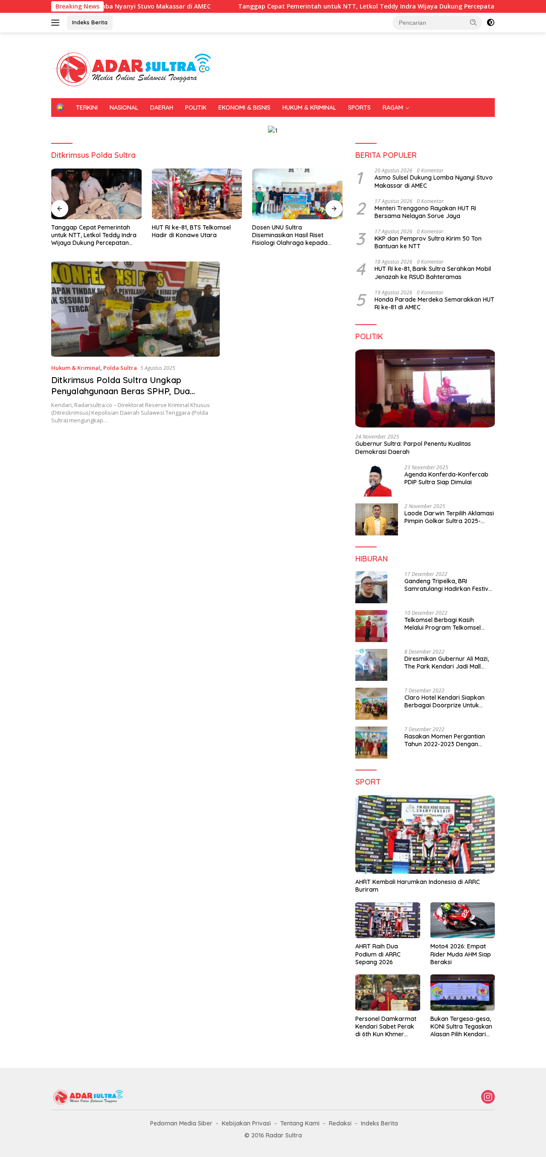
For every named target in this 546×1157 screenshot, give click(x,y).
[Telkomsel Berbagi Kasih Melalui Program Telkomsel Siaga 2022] (371, 626)
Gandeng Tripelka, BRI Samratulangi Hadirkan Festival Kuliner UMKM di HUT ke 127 (449, 585)
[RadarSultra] (136, 69)
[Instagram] (488, 1097)
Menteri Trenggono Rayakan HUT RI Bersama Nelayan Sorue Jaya (425, 212)
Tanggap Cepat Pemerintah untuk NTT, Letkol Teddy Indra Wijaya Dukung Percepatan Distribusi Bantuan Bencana (93, 235)
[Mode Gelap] (490, 22)
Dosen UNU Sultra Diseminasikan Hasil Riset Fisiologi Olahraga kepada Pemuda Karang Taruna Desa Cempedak (294, 235)
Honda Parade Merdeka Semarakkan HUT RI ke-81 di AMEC (434, 303)
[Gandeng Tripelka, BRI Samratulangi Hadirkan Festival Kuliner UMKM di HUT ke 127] (371, 587)
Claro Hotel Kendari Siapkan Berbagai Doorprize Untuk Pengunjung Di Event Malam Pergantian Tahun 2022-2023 (445, 701)
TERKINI (87, 107)
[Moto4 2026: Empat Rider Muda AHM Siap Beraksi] (462, 920)
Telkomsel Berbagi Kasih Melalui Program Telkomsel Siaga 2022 (442, 623)
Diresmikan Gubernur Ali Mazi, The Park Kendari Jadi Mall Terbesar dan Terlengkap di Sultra (446, 662)
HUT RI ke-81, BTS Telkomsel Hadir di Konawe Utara (191, 231)
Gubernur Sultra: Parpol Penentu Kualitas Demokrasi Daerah (413, 447)
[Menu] (57, 22)
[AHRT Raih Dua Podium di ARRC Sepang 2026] (387, 920)
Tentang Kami (299, 1123)
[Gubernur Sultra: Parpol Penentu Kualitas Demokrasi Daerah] (425, 388)
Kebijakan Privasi (246, 1123)
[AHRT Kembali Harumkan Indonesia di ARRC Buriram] (425, 834)
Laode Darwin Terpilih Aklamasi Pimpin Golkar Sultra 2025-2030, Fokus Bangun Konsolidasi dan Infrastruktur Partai (449, 517)
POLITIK (195, 107)
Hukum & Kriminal (75, 368)
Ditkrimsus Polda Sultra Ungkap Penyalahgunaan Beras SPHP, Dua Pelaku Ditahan (120, 391)
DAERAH (161, 107)
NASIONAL (124, 107)
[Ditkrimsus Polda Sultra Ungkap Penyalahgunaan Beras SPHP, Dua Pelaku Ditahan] (135, 309)
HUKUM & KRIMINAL (309, 107)
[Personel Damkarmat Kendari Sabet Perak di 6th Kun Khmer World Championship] (387, 992)
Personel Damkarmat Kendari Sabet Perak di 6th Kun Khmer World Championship (385, 1026)
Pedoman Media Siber (181, 1123)
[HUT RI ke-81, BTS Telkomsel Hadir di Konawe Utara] (197, 194)
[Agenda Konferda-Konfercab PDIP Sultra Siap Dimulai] (376, 481)
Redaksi (340, 1123)
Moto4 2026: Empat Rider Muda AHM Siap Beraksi (460, 953)
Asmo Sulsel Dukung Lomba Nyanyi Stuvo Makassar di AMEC (434, 181)
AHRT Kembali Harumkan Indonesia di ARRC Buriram (417, 885)
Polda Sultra (120, 368)
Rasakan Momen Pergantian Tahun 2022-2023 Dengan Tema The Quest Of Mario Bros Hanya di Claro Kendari (448, 740)
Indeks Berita (89, 22)
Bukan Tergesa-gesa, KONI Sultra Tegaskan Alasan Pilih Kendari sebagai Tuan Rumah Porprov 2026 (461, 1026)
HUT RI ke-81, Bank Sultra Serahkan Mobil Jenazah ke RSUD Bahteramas (433, 272)
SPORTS (359, 107)
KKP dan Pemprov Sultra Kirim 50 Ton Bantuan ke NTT (428, 242)
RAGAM (393, 107)
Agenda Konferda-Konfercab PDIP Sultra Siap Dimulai (446, 478)
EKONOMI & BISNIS (244, 107)
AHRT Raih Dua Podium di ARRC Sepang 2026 (378, 953)
